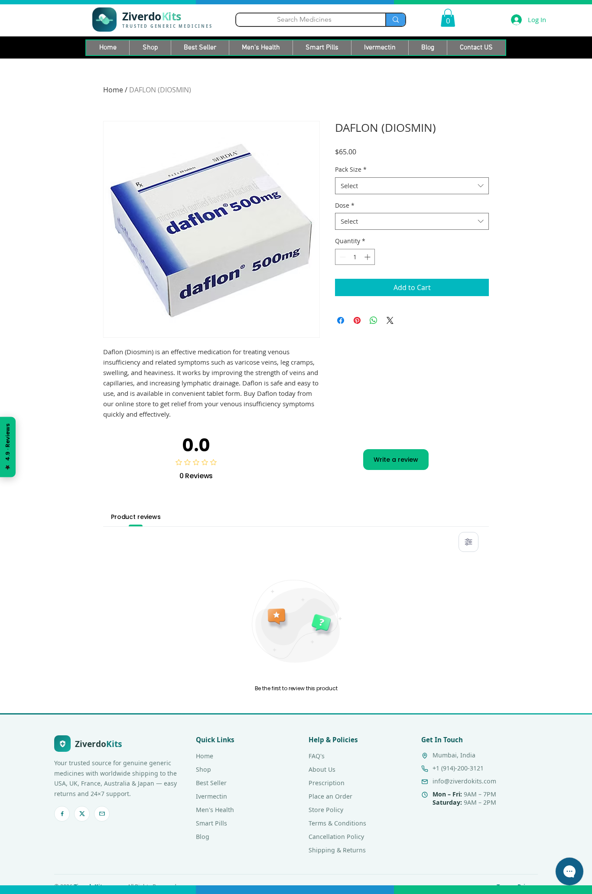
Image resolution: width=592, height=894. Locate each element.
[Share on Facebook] (340, 320)
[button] (447, 18)
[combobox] (412, 185)
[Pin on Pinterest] (357, 320)
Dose (345, 205)
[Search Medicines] (395, 19)
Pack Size (351, 169)
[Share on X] (390, 320)
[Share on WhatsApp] (373, 320)
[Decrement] (341, 256)
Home (113, 90)
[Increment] (368, 256)
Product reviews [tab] (136, 516)
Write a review (396, 459)
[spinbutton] (355, 256)
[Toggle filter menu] (468, 542)
